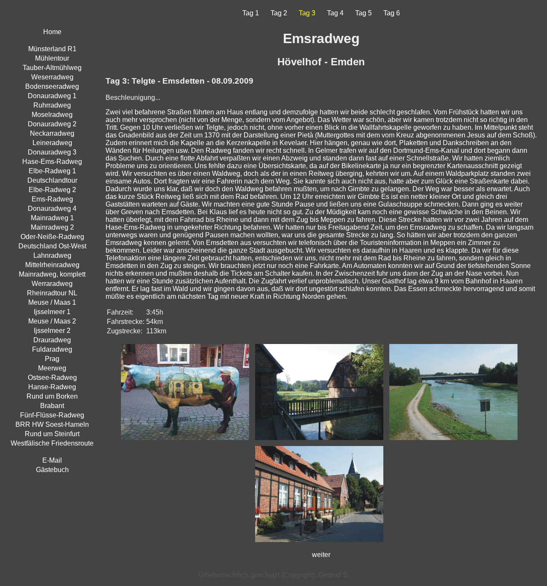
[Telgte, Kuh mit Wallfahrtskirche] (187, 442)
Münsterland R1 (52, 48)
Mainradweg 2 (52, 227)
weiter (321, 554)
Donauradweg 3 (52, 152)
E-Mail (52, 460)
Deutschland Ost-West (52, 246)
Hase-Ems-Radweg (52, 161)
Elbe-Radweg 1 (52, 171)
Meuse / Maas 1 (52, 302)
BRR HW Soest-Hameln (52, 424)
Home (52, 31)
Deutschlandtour (52, 180)
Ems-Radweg (52, 199)
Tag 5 (363, 13)
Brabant (52, 405)
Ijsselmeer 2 (52, 330)
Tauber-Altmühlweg (52, 67)
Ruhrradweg (52, 105)
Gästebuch (52, 469)
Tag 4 (335, 13)
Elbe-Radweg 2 (52, 189)
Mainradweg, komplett (52, 274)
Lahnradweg (52, 255)
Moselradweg (52, 114)
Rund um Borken (52, 396)
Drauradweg (52, 340)
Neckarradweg (52, 133)
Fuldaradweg (52, 349)
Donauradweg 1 (52, 95)
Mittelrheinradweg (52, 264)
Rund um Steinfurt (52, 433)
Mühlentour (52, 58)
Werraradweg (52, 283)
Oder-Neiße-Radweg (52, 236)
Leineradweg (52, 142)
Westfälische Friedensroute (52, 443)
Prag (52, 358)
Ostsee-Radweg (52, 377)
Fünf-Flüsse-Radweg (52, 415)
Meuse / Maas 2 (52, 321)
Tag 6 (391, 13)
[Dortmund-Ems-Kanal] (455, 442)
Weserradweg (52, 77)
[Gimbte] (321, 544)
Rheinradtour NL (52, 293)
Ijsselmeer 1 (52, 311)
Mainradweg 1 (52, 218)
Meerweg (52, 368)
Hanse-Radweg (52, 387)
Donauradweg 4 (52, 208)
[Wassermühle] (321, 442)
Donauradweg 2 (52, 124)
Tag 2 (279, 13)
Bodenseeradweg (52, 86)
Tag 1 (250, 13)
